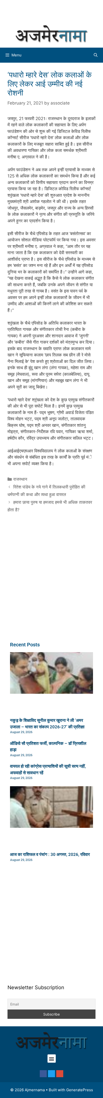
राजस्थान (20, 479)
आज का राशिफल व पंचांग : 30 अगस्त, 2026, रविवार (50, 854)
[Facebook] (43, 1073)
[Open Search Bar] (95, 55)
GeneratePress (79, 1089)
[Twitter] (51, 1073)
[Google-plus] (59, 1073)
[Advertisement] (54, 11)
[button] (52, 1058)
